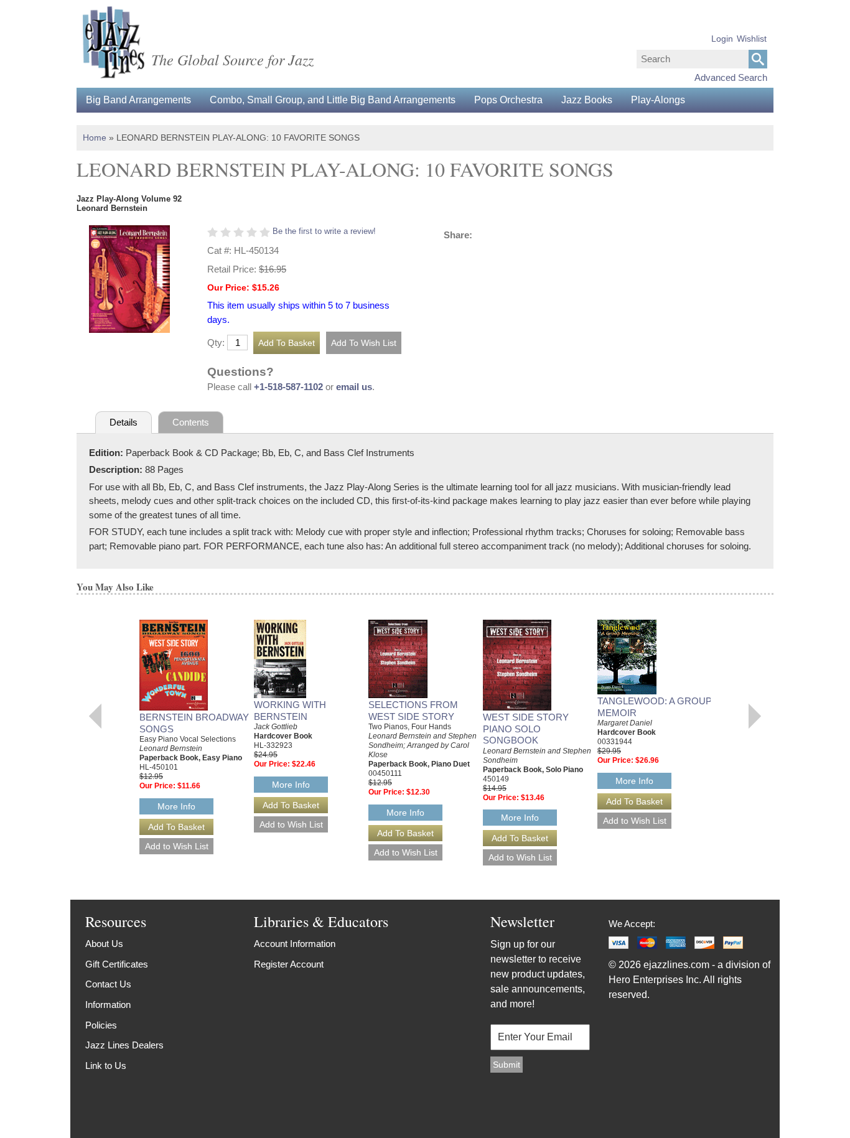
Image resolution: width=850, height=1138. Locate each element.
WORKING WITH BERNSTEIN (290, 710)
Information (108, 1004)
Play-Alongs (658, 100)
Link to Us (105, 1065)
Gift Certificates (116, 964)
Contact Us (108, 984)
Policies (101, 1025)
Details (124, 422)
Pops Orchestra (508, 100)
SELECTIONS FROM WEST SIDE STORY (413, 710)
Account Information (294, 943)
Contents (190, 422)
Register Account (289, 964)
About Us (104, 943)
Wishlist (752, 39)
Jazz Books (586, 100)
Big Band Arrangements (138, 100)
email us (354, 386)
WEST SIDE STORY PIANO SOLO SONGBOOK (526, 729)
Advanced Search (730, 77)
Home (94, 137)
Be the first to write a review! (324, 231)
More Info (176, 806)
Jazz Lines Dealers (124, 1045)
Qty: (216, 342)
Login (722, 39)
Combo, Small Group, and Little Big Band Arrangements (332, 100)
